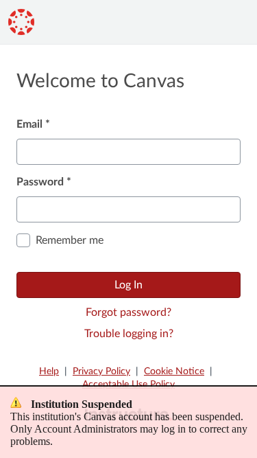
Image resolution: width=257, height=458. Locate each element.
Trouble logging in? (128, 333)
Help (49, 371)
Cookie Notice (174, 371)
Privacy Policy (101, 371)
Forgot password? (128, 312)
